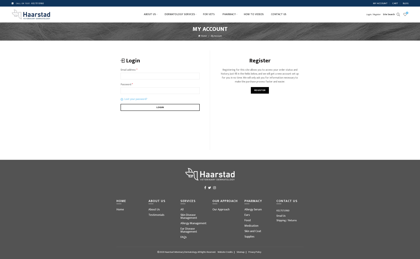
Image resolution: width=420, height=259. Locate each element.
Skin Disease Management (188, 216)
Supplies (249, 236)
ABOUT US (150, 14)
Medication (251, 225)
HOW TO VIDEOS (254, 14)
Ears (247, 215)
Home (204, 36)
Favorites (407, 13)
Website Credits (225, 252)
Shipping (281, 220)
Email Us (281, 216)
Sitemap (241, 252)
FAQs (183, 237)
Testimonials (156, 215)
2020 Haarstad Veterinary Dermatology (178, 252)
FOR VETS (209, 14)
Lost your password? (135, 99)
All (182, 209)
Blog (406, 3)
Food (247, 220)
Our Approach (221, 209)
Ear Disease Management (188, 230)
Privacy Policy (254, 252)
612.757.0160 (37, 3)
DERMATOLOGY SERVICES (180, 14)
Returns (292, 220)
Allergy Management (193, 223)
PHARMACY (229, 14)
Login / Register (373, 14)
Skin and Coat (252, 231)
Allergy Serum (253, 209)
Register (259, 90)
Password (127, 85)
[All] (30, 14)
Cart (395, 3)
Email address (129, 70)
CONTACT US (278, 14)
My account (380, 3)
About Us (154, 209)
